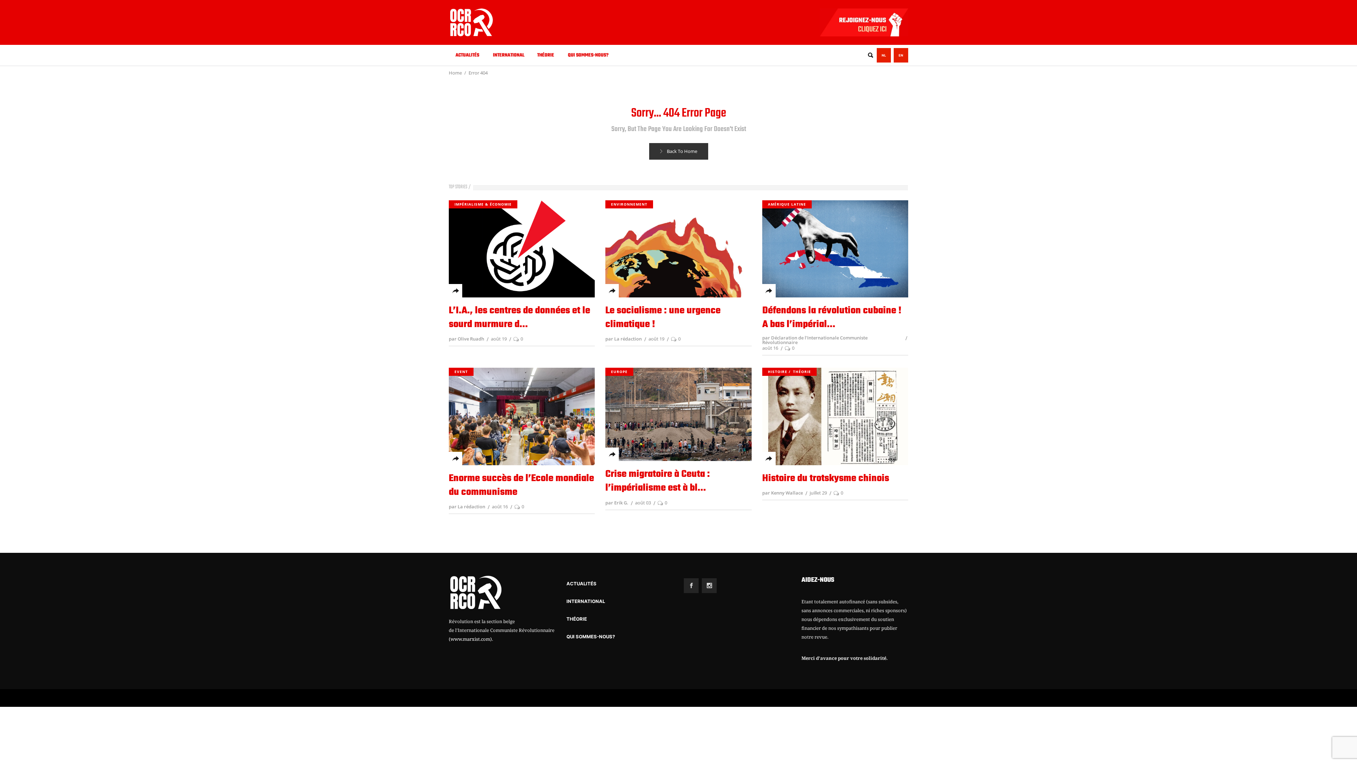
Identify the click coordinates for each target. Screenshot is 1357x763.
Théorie (802, 371)
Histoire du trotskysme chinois (825, 478)
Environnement (629, 204)
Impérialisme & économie (483, 204)
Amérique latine (787, 204)
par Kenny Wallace (782, 493)
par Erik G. (616, 502)
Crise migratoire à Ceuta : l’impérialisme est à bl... (657, 481)
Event (461, 371)
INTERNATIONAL (585, 601)
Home (455, 73)
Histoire (777, 371)
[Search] (870, 55)
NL (884, 55)
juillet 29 (818, 493)
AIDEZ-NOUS (817, 580)
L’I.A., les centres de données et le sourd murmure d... (519, 317)
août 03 (643, 502)
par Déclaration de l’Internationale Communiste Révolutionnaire (815, 340)
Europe (619, 371)
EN (901, 55)
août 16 (770, 348)
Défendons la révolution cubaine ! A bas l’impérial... (831, 317)
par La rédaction (623, 339)
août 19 (499, 339)
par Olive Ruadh (466, 339)
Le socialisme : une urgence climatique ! (663, 317)
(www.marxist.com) (470, 639)
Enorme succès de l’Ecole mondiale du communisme (521, 485)
